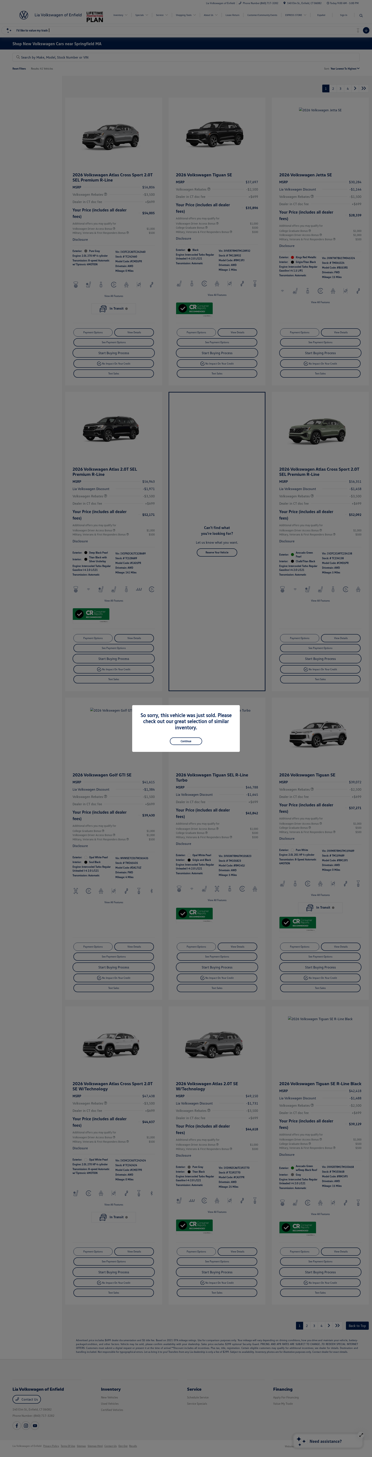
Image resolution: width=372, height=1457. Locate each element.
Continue (186, 741)
